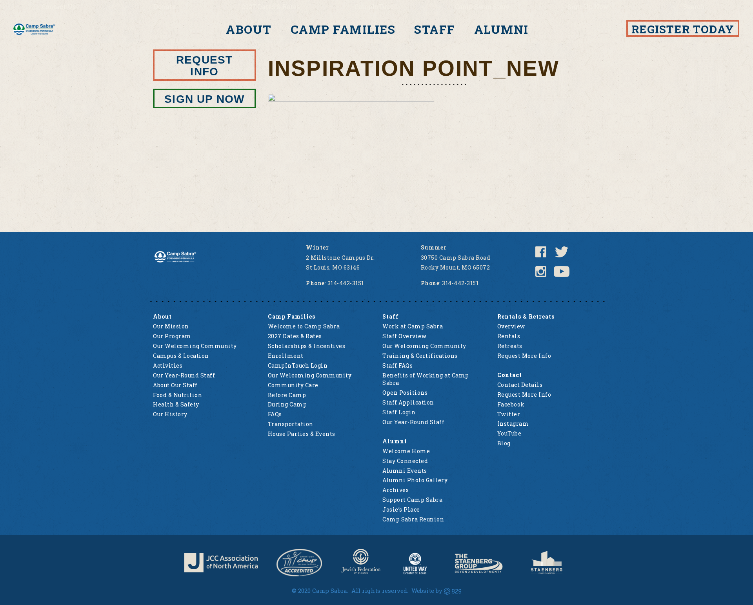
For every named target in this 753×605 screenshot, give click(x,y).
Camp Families (343, 29)
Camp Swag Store (482, 6)
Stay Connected (405, 461)
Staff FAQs (397, 365)
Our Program (172, 336)
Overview (511, 326)
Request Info (204, 66)
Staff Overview (404, 336)
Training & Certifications (420, 355)
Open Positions (404, 392)
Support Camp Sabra (412, 499)
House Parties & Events (301, 433)
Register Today (682, 29)
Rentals (508, 336)
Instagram (513, 423)
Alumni (501, 29)
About (249, 29)
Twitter (508, 414)
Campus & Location (181, 355)
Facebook (511, 404)
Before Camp (287, 395)
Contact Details (520, 384)
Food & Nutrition (177, 395)
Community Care (293, 385)
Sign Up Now (588, 6)
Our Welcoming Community (195, 346)
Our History (170, 414)
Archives (395, 490)
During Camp (287, 404)
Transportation (290, 424)
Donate (165, 6)
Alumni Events (404, 470)
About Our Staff (175, 385)
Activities (167, 365)
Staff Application (408, 402)
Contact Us (59, 6)
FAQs (275, 414)
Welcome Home (406, 451)
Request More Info (524, 355)
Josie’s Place (401, 509)
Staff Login (399, 412)
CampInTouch (376, 6)
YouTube (509, 433)
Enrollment (286, 355)
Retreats (509, 346)
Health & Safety (176, 404)
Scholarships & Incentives (307, 346)
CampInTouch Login (298, 365)
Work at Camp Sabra (412, 326)
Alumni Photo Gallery (414, 480)
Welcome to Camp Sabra (304, 326)
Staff (434, 29)
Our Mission (171, 326)
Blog (504, 443)
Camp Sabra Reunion (413, 519)
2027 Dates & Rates (271, 6)
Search (694, 6)
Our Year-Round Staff (184, 375)
